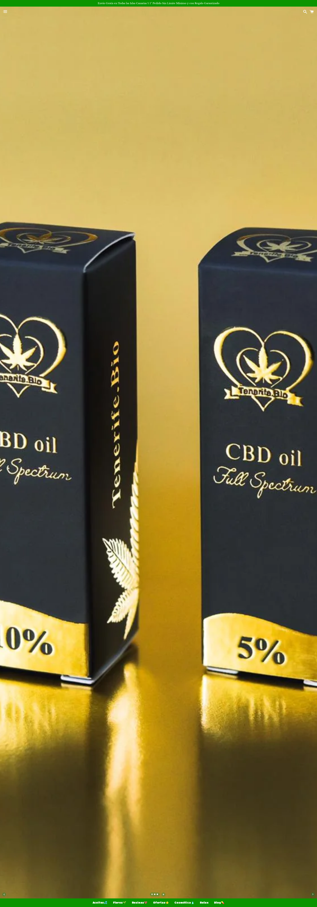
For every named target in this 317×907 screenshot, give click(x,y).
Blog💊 (219, 902)
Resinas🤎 (140, 902)
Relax (204, 902)
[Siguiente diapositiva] (313, 894)
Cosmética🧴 (184, 902)
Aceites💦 (100, 902)
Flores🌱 (119, 902)
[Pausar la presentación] (163, 894)
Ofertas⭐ (161, 902)
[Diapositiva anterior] (4, 894)
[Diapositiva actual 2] (155, 894)
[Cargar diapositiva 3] (157, 894)
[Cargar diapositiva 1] (152, 894)
